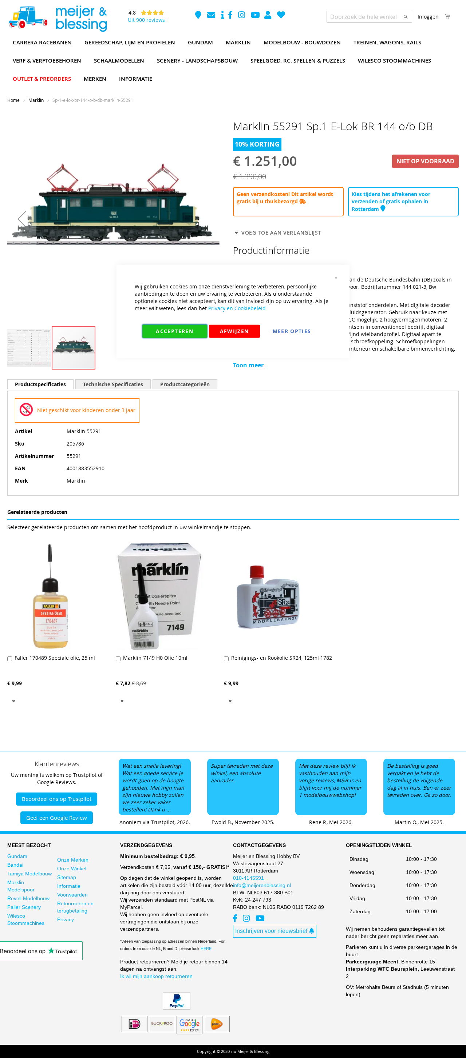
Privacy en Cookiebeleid (237, 307)
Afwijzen (234, 330)
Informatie (68, 886)
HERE (206, 948)
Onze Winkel (71, 868)
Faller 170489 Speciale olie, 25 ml (55, 657)
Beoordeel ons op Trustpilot (56, 798)
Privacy (65, 919)
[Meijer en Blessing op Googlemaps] (199, 15)
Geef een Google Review (56, 817)
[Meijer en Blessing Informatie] (222, 15)
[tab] (40, 384)
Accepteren (174, 330)
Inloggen (428, 16)
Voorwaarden (72, 895)
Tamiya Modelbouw (29, 874)
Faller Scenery (24, 907)
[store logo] (57, 18)
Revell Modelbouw (28, 898)
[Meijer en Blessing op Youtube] (255, 15)
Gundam (17, 856)
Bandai (15, 865)
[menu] (233, 60)
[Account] (268, 15)
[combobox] (369, 17)
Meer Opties (292, 330)
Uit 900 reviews (146, 19)
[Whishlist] (281, 15)
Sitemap (66, 877)
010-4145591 (248, 878)
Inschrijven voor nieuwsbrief (271, 931)
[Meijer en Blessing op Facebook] (231, 15)
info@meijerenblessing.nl (262, 885)
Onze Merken (72, 860)
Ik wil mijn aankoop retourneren (156, 976)
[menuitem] (42, 42)
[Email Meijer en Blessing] (212, 15)
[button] (21, 219)
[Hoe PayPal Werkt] (176, 1008)
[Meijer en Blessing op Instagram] (242, 15)
